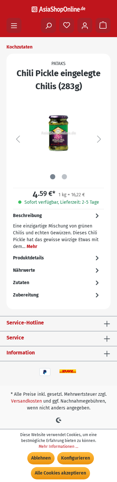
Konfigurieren (75, 458)
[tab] (57, 230)
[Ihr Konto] (84, 25)
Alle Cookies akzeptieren (60, 473)
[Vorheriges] (18, 139)
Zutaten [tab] (21, 282)
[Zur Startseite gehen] (58, 9)
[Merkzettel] (66, 25)
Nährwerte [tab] (24, 270)
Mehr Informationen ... (58, 446)
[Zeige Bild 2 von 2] (64, 176)
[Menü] (13, 25)
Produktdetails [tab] (28, 258)
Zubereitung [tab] (26, 295)
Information (20, 353)
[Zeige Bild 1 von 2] (52, 176)
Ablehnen (41, 458)
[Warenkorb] (103, 25)
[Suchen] (48, 25)
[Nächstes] (99, 139)
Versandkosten (26, 401)
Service (15, 338)
